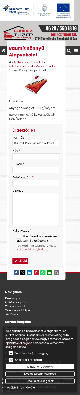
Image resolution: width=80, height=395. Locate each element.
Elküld (22, 261)
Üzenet (17, 190)
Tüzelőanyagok (15, 306)
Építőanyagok (14, 302)
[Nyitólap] (40, 33)
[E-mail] (49, 273)
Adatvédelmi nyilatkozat (33, 249)
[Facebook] (16, 273)
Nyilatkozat (21, 230)
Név (16, 151)
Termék (18, 137)
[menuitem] (3, 50)
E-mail (18, 164)
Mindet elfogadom (40, 367)
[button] (76, 50)
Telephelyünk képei (18, 310)
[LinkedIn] (29, 273)
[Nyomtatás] (56, 273)
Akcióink (10, 314)
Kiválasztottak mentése (40, 374)
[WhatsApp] (43, 273)
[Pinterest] (36, 273)
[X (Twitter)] (23, 273)
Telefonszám (23, 177)
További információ (18, 387)
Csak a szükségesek (40, 381)
